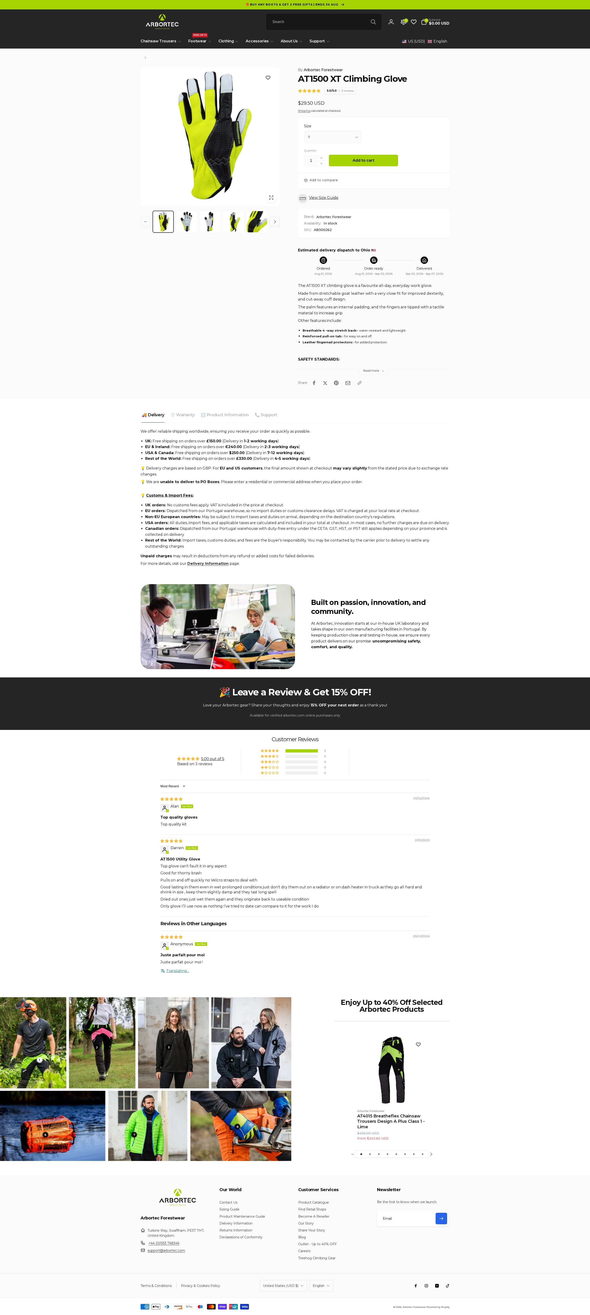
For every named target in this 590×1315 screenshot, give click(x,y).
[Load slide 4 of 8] (387, 1154)
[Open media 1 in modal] (210, 136)
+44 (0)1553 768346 (163, 1243)
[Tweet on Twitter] (325, 383)
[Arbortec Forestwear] (177, 1206)
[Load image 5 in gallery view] (257, 221)
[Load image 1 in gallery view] (163, 221)
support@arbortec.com (166, 1250)
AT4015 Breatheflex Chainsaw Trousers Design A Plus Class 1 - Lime (391, 1121)
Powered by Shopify (438, 1307)
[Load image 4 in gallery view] (233, 221)
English (318, 1286)
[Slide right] (275, 222)
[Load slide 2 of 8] (369, 1154)
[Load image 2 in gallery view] (187, 221)
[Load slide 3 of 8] (378, 1154)
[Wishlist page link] (413, 22)
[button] (435, 21)
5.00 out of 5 (212, 759)
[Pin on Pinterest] (336, 383)
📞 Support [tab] (266, 414)
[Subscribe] (441, 1218)
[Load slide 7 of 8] (413, 1154)
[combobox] (323, 22)
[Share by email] (348, 383)
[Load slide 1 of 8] (361, 1154)
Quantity (310, 150)
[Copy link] (359, 383)
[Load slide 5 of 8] (396, 1154)
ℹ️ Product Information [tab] (225, 414)
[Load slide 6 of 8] (404, 1154)
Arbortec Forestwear (320, 70)
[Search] (373, 21)
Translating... (177, 971)
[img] (171, 799)
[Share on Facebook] (314, 383)
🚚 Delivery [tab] (153, 414)
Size (307, 126)
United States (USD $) (280, 1286)
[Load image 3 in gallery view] (210, 221)
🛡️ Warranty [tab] (182, 414)
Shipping (304, 110)
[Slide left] (145, 222)
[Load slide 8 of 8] (422, 1154)
